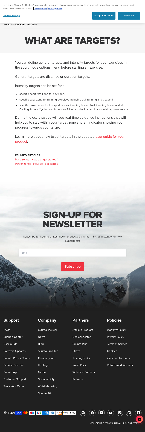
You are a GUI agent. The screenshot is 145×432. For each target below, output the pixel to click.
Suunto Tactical (47, 329)
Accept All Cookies (104, 15)
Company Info (46, 358)
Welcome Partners (83, 372)
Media (42, 372)
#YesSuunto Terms (118, 358)
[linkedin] (129, 413)
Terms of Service (117, 344)
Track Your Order (14, 386)
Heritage (43, 365)
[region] (72, 11)
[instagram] (83, 413)
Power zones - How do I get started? (37, 163)
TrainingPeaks (81, 358)
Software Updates (14, 351)
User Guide (10, 344)
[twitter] (101, 413)
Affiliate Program (82, 329)
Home (7, 24)
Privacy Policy (115, 337)
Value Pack (79, 365)
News (41, 337)
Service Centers (13, 365)
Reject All (129, 15)
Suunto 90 (44, 393)
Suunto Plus (79, 344)
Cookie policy (40, 9)
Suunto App (11, 372)
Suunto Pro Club (48, 351)
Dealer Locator (81, 337)
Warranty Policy (116, 329)
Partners (77, 379)
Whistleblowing (47, 386)
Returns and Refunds (120, 365)
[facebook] (92, 413)
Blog (41, 344)
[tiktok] (120, 413)
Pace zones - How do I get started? (36, 159)
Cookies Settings (11, 15)
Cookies (112, 351)
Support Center (13, 337)
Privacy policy (55, 9)
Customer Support (15, 379)
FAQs (7, 329)
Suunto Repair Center (17, 358)
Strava (76, 351)
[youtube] (111, 413)
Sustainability (46, 379)
